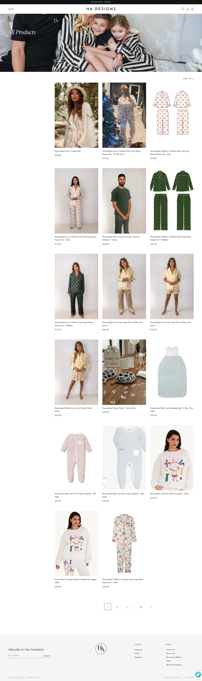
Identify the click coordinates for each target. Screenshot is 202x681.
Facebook (138, 657)
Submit (47, 656)
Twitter (137, 653)
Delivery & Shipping (174, 665)
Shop (11, 9)
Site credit (189, 677)
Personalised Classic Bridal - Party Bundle (118, 408)
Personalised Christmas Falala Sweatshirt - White (169, 493)
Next (150, 606)
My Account (170, 653)
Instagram (138, 649)
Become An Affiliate (173, 657)
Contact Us (170, 649)
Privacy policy (34, 677)
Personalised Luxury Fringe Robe (68, 151)
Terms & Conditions (16, 677)
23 (141, 607)
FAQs (168, 661)
